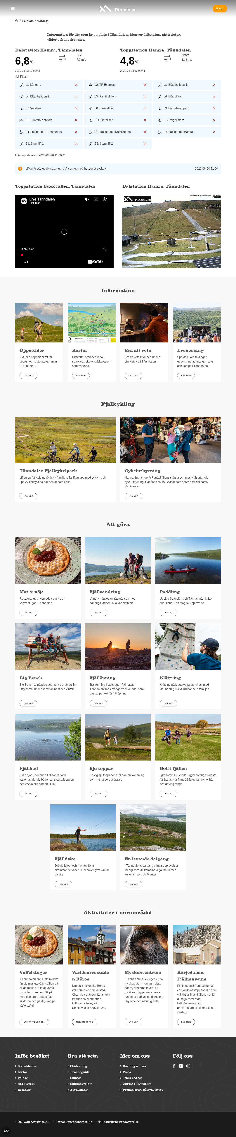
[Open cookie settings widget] (6, 1130)
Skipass (75, 1078)
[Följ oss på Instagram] (188, 1066)
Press (127, 1072)
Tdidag (42, 21)
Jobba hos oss (132, 1078)
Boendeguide (80, 1072)
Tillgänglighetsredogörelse (118, 1122)
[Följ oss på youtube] (180, 1066)
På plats (28, 21)
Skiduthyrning (81, 1084)
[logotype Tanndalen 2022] (118, 8)
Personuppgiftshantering (74, 1122)
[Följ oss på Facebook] (174, 1066)
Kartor (22, 1072)
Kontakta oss (27, 1066)
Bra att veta (26, 1084)
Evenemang (79, 1089)
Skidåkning (78, 1066)
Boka (219, 8)
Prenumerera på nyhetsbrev (143, 1089)
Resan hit (24, 1089)
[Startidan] (16, 21)
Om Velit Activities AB (34, 1122)
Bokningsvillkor (134, 1066)
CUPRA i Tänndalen (137, 1084)
